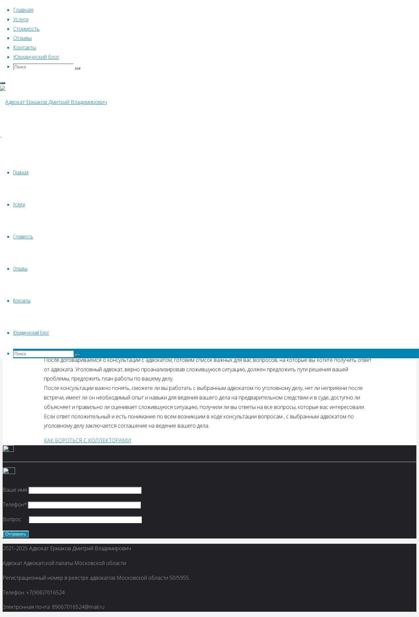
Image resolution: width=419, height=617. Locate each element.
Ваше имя (15, 489)
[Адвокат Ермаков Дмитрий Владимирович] (53, 102)
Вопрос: (16, 519)
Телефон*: (15, 504)
